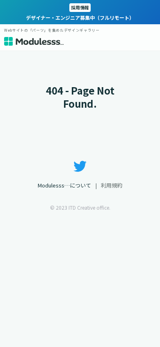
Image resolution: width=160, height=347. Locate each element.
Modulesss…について (64, 185)
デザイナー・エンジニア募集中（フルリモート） (80, 12)
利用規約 (111, 185)
